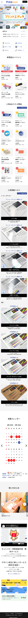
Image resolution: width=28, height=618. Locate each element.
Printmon (7, 613)
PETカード (18, 178)
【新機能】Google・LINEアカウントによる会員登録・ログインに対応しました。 (11, 34)
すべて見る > (23, 31)
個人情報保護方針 (19, 613)
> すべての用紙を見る (22, 193)
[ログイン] (25, 2)
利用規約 (12, 613)
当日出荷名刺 (5, 159)
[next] (26, 445)
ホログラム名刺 (5, 94)
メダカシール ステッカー (8, 141)
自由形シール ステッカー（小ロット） (12, 178)
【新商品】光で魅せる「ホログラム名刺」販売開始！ (11, 36)
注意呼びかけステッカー (7, 515)
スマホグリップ (19, 141)
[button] (24, 504)
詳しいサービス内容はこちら (14, 573)
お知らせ (20, 615)
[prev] (1, 445)
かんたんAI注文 (5, 75)
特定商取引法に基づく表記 (11, 615)
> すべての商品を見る (22, 107)
